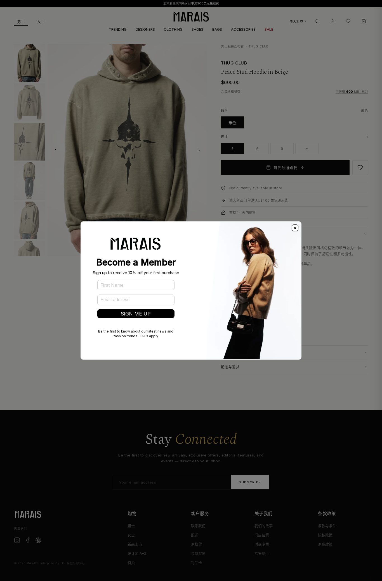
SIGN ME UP (136, 314)
